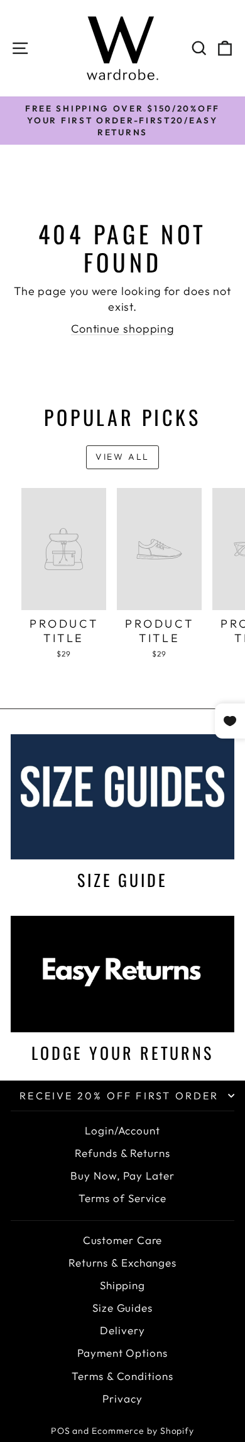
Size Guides (122, 1307)
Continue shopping (122, 328)
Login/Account (122, 1130)
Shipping (122, 1285)
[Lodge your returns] (122, 974)
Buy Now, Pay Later (122, 1175)
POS (60, 1430)
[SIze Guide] (122, 796)
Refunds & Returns (122, 1152)
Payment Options (122, 1352)
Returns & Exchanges (122, 1262)
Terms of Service (122, 1198)
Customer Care (123, 1240)
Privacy (122, 1398)
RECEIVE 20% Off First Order (119, 1095)
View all (122, 456)
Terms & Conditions (122, 1375)
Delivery (122, 1330)
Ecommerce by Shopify (143, 1430)
